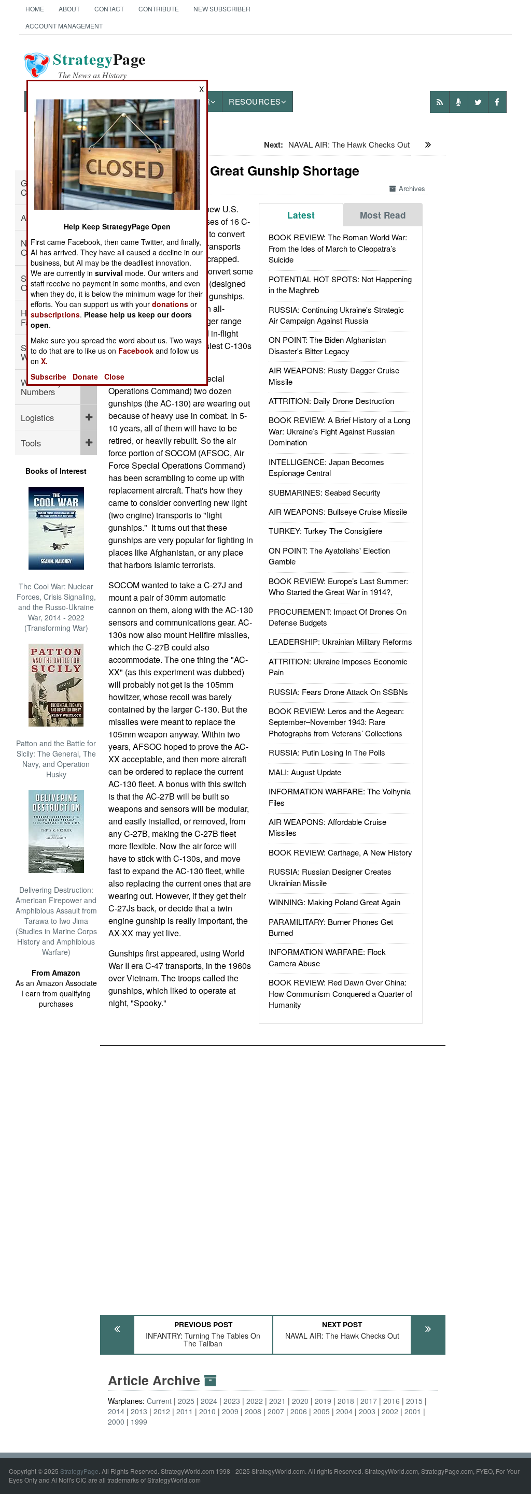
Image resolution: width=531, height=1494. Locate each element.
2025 (186, 1401)
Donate (85, 376)
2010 (207, 1411)
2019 (323, 1401)
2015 (414, 1401)
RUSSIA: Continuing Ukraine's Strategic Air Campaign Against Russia (336, 315)
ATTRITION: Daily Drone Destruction (331, 400)
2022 (254, 1401)
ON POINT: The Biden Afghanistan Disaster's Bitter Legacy (327, 345)
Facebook (135, 350)
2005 (321, 1411)
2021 (277, 1401)
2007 (276, 1411)
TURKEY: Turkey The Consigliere (325, 530)
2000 (116, 1421)
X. (44, 361)
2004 (344, 1411)
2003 (367, 1411)
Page (99, 65)
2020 (300, 1401)
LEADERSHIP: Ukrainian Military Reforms (340, 641)
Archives (412, 188)
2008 (253, 1411)
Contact (109, 8)
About (69, 8)
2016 (391, 1401)
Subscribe (48, 376)
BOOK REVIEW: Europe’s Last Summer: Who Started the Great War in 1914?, (338, 586)
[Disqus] (272, 1175)
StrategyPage (79, 1471)
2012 (161, 1411)
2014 (116, 1411)
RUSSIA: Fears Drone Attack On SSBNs (338, 691)
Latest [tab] (301, 215)
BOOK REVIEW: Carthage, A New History (340, 852)
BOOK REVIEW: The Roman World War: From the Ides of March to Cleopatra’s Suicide (338, 248)
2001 (412, 1411)
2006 (298, 1411)
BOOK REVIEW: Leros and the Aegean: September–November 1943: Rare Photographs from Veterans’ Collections (336, 721)
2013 (139, 1411)
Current (159, 1401)
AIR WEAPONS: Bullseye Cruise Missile (338, 511)
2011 (184, 1411)
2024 (209, 1401)
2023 (231, 1401)
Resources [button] (255, 101)
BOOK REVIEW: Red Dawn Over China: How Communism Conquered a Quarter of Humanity (340, 993)
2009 (230, 1411)
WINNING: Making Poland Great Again (334, 901)
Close (114, 376)
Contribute (158, 8)
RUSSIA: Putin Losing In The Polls (327, 752)
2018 (346, 1401)
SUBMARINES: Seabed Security (325, 492)
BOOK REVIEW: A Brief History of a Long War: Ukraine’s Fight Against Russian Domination (339, 430)
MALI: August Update (305, 771)
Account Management (64, 25)
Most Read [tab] (383, 215)
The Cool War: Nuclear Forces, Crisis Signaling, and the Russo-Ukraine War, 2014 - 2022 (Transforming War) (56, 607)
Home (34, 8)
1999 (139, 1421)
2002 (390, 1411)
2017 (368, 1401)
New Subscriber (221, 8)
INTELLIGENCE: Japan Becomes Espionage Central (326, 467)
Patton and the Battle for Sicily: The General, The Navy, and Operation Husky (56, 758)
